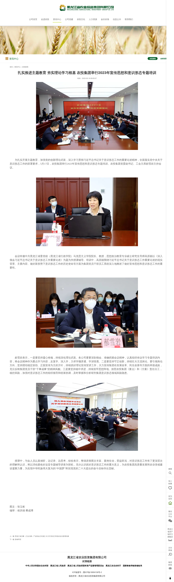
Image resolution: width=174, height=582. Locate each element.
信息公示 (117, 19)
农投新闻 (153, 58)
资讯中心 (57, 19)
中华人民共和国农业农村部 (36, 565)
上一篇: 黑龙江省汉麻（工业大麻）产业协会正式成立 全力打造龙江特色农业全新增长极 (39, 536)
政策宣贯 (163, 58)
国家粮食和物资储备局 (132, 565)
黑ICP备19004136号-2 (92, 572)
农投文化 (81, 19)
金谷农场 (105, 19)
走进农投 (45, 19)
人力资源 (93, 19)
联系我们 (129, 19)
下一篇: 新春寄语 (15, 539)
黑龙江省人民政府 (58, 565)
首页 (11, 67)
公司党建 (69, 19)
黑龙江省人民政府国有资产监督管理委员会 (86, 565)
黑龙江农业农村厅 (113, 565)
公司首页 (33, 19)
